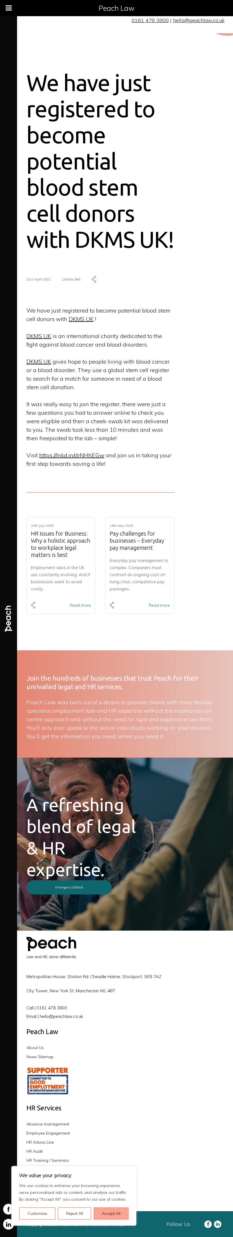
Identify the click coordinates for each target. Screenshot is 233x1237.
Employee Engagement (48, 1133)
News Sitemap (40, 1056)
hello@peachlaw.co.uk (198, 20)
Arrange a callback (69, 887)
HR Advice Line (40, 1142)
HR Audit (34, 1151)
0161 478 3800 (150, 20)
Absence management (47, 1124)
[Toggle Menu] (8, 8)
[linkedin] (8, 1224)
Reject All (74, 1213)
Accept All (111, 1213)
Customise (37, 1213)
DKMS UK (81, 318)
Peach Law (117, 8)
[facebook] (8, 1209)
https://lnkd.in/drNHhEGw (71, 455)
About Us (35, 1047)
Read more (80, 605)
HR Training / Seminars (47, 1160)
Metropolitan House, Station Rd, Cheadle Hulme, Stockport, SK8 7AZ (93, 976)
